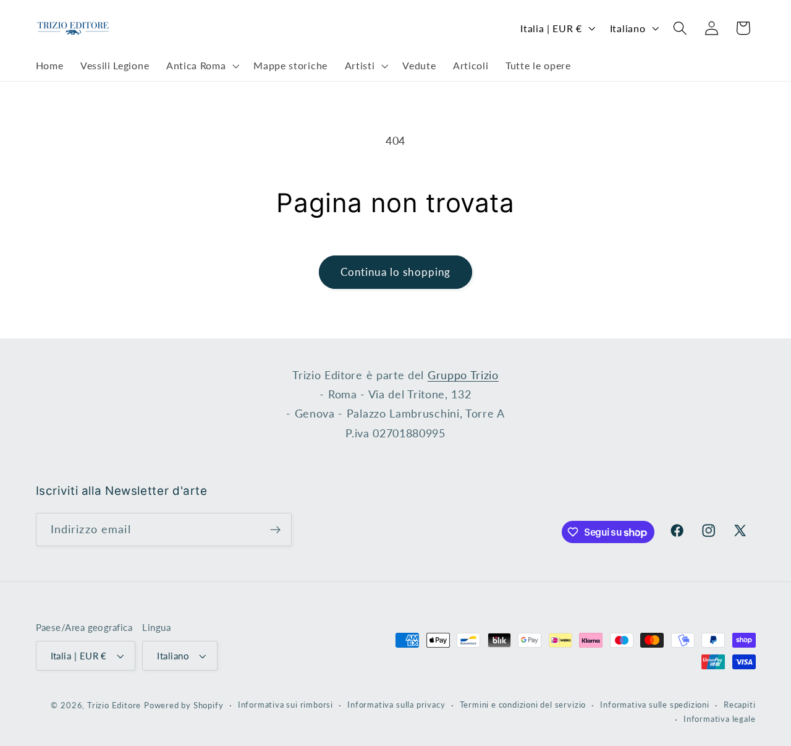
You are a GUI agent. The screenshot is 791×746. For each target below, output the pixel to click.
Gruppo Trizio (463, 375)
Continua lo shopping (396, 271)
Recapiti (739, 705)
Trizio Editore (114, 705)
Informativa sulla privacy (396, 705)
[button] (201, 66)
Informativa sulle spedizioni (654, 705)
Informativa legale (719, 719)
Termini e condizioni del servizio (523, 705)
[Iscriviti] (275, 529)
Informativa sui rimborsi (285, 705)
